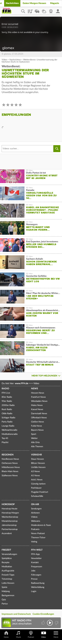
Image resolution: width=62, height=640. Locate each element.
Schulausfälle (37, 496)
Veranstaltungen (9, 554)
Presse (34, 579)
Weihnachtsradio (9, 430)
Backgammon (8, 595)
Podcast (31, 637)
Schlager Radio (8, 418)
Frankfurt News (38, 397)
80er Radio (7, 397)
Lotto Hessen (8, 583)
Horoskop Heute (9, 509)
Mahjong (6, 591)
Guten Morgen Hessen (34, 3)
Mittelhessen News (11, 467)
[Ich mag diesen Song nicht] (56, 623)
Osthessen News (10, 463)
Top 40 (5, 438)
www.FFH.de (21, 383)
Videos (34, 517)
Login (33, 591)
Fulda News (36, 426)
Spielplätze (7, 558)
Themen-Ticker (38, 538)
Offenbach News (39, 418)
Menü (56, 637)
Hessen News (37, 393)
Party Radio (7, 422)
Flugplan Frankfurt (39, 492)
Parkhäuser (36, 488)
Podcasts (35, 529)
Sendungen (36, 509)
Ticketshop (7, 579)
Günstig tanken (38, 484)
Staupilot (37, 10)
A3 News (35, 471)
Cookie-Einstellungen (43, 614)
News (34, 388)
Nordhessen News (10, 459)
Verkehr (36, 455)
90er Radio (7, 401)
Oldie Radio (7, 414)
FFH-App (35, 554)
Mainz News (37, 405)
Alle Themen (37, 447)
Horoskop (8, 504)
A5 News (35, 476)
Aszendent (7, 533)
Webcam (50, 10)
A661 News (36, 480)
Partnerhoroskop (10, 529)
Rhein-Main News (10, 471)
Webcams (35, 521)
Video (4, 60)
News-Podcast (38, 533)
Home (6, 637)
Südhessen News (10, 476)
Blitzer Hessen (38, 463)
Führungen (36, 575)
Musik (18, 637)
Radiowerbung (37, 583)
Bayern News (37, 430)
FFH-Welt (36, 550)
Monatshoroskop (10, 521)
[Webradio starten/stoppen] (50, 623)
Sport (33, 434)
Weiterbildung (37, 587)
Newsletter (36, 558)
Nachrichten (12, 3)
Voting (34, 542)
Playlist (30, 10)
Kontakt (35, 562)
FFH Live (6, 393)
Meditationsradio (10, 434)
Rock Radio (7, 409)
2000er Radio (8, 405)
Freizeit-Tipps (8, 575)
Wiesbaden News (39, 401)
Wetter (43, 10)
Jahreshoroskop (9, 525)
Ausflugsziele (8, 571)
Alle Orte (35, 442)
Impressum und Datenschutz (16, 614)
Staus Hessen (37, 459)
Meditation (7, 567)
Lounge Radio (8, 426)
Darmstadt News (39, 414)
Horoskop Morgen (10, 513)
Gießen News (37, 422)
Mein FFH (57, 10)
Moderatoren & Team (41, 525)
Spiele (4, 587)
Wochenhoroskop (10, 517)
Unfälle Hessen (38, 467)
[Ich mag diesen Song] (43, 623)
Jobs (33, 571)
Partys (5, 604)
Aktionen (35, 513)
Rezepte (5, 562)
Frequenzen (36, 567)
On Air (35, 504)
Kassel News (37, 409)
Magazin (54, 3)
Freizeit (6, 550)
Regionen (8, 455)
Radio (5, 388)
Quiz (4, 600)
